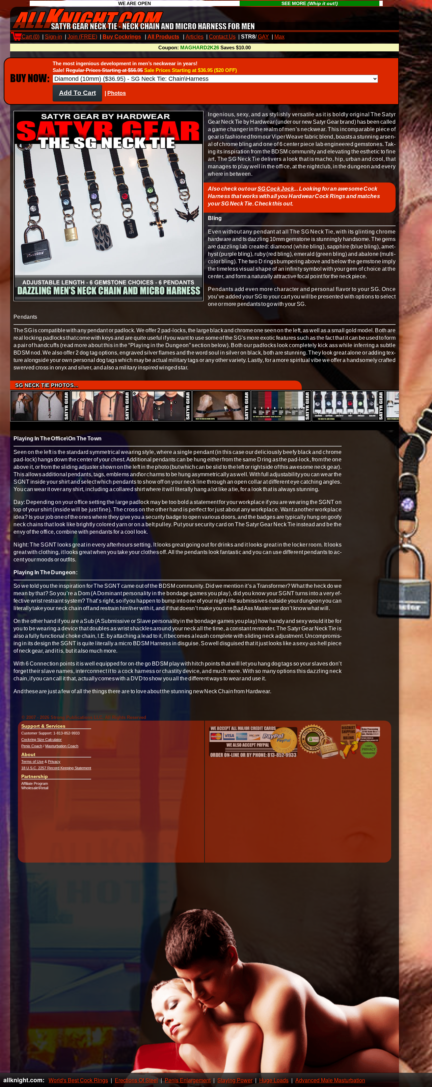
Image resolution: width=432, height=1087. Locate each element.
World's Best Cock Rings (78, 1080)
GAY (263, 37)
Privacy (54, 761)
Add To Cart (77, 92)
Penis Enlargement (188, 1080)
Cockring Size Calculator (41, 740)
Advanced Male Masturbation (330, 1080)
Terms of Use (32, 761)
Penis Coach (31, 746)
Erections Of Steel (136, 1080)
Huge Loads (274, 1080)
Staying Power (234, 1080)
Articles (195, 37)
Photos (116, 93)
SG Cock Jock (276, 189)
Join (82, 37)
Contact (222, 37)
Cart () (26, 37)
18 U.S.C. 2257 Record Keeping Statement (56, 768)
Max (279, 37)
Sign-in (53, 37)
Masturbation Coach (61, 746)
